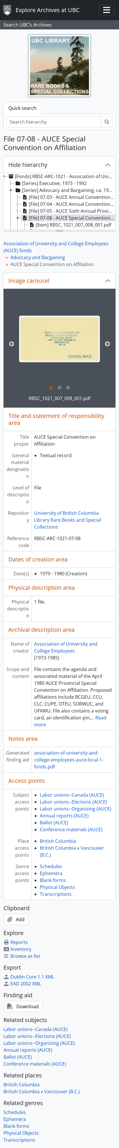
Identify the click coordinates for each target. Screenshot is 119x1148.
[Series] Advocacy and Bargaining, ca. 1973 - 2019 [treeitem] (68, 190)
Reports (19, 942)
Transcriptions (56, 894)
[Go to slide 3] (68, 388)
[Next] (107, 344)
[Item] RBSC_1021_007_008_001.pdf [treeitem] (73, 225)
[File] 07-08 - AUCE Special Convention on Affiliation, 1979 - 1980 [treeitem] (72, 218)
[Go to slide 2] (59, 388)
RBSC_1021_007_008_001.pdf (59, 398)
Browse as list (25, 956)
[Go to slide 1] (51, 388)
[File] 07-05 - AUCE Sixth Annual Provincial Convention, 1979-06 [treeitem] (72, 211)
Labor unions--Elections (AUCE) (73, 802)
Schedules (51, 866)
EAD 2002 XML (25, 984)
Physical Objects (57, 887)
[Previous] (11, 344)
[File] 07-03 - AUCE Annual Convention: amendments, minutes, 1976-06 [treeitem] (72, 197)
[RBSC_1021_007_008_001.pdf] (59, 339)
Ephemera (51, 873)
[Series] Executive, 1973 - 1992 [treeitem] (54, 183)
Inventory (20, 949)
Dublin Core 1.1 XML (32, 977)
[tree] (59, 202)
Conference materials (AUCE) (71, 829)
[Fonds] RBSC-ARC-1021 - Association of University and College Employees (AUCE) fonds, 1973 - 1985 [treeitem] (65, 176)
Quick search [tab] (22, 108)
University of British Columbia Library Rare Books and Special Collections (67, 520)
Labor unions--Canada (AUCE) (72, 795)
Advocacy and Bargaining (37, 257)
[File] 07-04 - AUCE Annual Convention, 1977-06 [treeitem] (72, 204)
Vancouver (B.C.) (62, 1091)
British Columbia (58, 841)
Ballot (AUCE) (54, 822)
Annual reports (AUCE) (64, 816)
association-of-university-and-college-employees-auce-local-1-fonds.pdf (68, 760)
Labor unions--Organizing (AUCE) (75, 809)
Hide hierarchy (27, 165)
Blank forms (53, 880)
